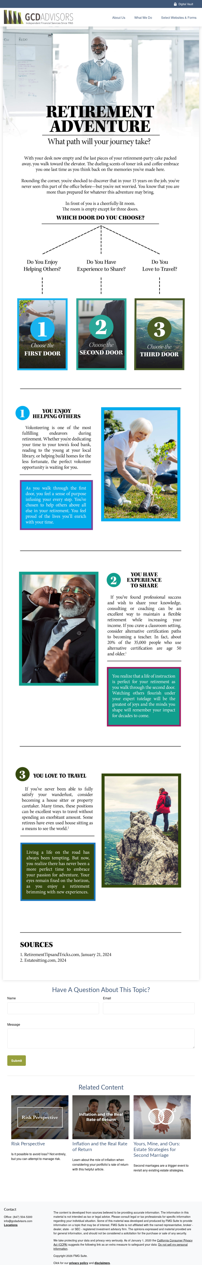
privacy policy (78, 1263)
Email (107, 998)
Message (13, 1024)
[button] (119, 17)
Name (11, 998)
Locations (11, 1225)
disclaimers (102, 1263)
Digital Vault (186, 4)
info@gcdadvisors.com (18, 1221)
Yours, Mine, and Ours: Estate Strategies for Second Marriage (157, 1150)
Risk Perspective (28, 1144)
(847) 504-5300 (22, 1217)
